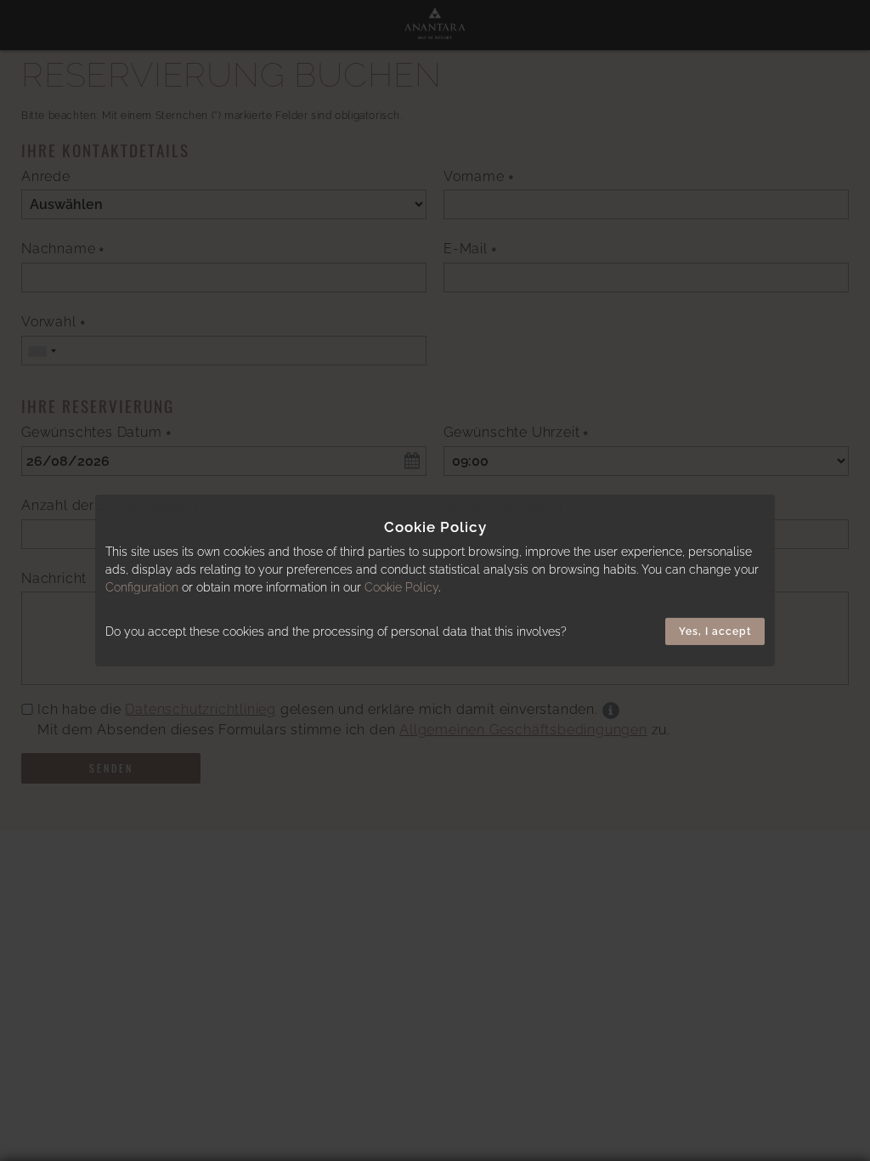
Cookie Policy (401, 587)
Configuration (141, 587)
